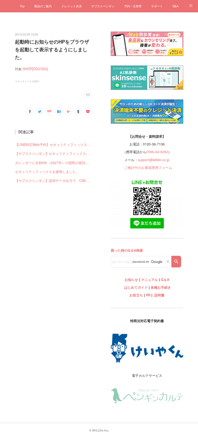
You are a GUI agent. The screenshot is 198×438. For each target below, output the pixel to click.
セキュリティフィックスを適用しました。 (47, 171)
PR (148, 295)
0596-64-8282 (157, 151)
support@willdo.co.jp (154, 159)
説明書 (159, 295)
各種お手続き (161, 287)
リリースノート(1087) (27, 81)
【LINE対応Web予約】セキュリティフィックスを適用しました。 (53, 144)
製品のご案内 (43, 6)
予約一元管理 (132, 6)
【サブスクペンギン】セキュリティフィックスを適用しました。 (53, 153)
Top (22, 6)
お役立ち (136, 295)
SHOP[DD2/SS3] (35, 68)
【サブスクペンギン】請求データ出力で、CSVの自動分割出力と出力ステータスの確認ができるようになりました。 (53, 180)
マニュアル (149, 279)
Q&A (175, 6)
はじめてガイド (135, 287)
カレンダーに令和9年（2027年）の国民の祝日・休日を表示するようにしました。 (53, 162)
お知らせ (131, 279)
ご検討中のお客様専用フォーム (148, 167)
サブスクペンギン (102, 6)
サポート (157, 6)
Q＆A (165, 279)
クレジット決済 (71, 6)
